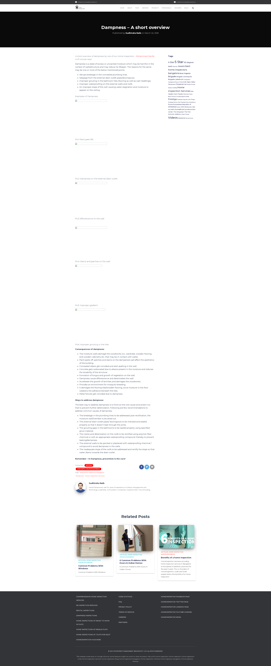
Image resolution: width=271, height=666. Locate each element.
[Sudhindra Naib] (80, 487)
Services (145, 8)
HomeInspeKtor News (171, 617)
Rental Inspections (85, 610)
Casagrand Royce (173, 82)
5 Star (179, 62)
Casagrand (187, 79)
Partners (123, 622)
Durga (189, 84)
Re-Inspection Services (86, 605)
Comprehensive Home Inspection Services (91, 598)
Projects (155, 8)
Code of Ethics (125, 597)
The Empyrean (178, 112)
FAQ (120, 602)
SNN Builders (188, 107)
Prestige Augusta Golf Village (186, 99)
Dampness (80, 476)
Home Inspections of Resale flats (92, 629)
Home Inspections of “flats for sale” (93, 635)
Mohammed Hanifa (145, 56)
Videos (173, 117)
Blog (186, 8)
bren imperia (185, 73)
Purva (170, 104)
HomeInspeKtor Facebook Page (175, 597)
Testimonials (166, 8)
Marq (190, 94)
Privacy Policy (125, 607)
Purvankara (177, 104)
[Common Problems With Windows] (94, 540)
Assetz (181, 66)
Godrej (174, 87)
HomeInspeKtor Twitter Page (174, 602)
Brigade (172, 76)
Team (137, 8)
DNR (185, 84)
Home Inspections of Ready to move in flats (92, 622)
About (129, 8)
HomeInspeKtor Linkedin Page (175, 607)
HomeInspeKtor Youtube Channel (176, 612)
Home (122, 8)
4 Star (171, 62)
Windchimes (189, 118)
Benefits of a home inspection (176, 557)
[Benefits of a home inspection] (176, 536)
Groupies (177, 8)
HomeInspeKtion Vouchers (88, 640)
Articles (89, 465)
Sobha (172, 109)
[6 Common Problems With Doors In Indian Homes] (135, 538)
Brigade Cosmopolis (184, 76)
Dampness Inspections (86, 616)
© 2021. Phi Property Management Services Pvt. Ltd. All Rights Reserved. (135, 651)
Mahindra (186, 94)
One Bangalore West (182, 96)
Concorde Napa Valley (187, 82)
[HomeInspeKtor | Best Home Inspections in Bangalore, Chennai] (80, 8)
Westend (181, 118)
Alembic (175, 66)
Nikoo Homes (172, 96)
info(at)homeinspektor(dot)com (186, 2)
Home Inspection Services (95, 476)
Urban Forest (185, 114)
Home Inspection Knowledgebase (88, 469)
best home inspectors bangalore (92, 472)
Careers (122, 617)
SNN (182, 107)
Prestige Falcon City (174, 102)
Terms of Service (126, 612)
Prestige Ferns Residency (188, 102)
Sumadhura (179, 109)
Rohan (178, 107)
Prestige (172, 99)
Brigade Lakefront (175, 79)
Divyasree (180, 84)
